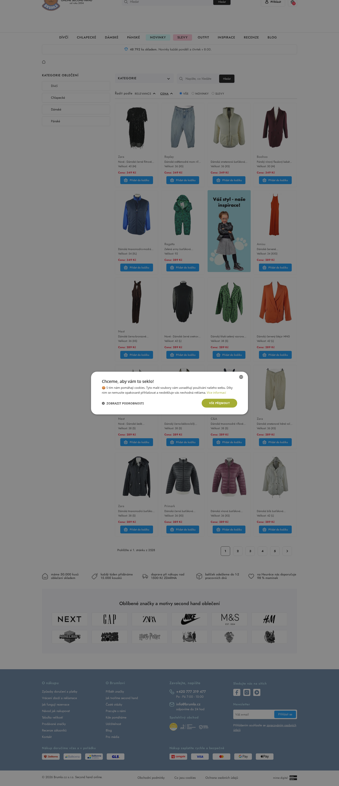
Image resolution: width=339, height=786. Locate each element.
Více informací (216, 392)
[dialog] (169, 393)
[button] (123, 403)
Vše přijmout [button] (219, 403)
